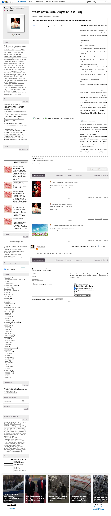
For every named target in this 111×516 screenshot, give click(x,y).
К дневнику (69, 175)
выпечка (12, 52)
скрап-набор (9, 335)
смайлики (49, 284)
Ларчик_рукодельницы (11, 437)
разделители (9, 283)
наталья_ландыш (21, 450)
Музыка (6, 302)
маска (12, 67)
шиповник (6, 94)
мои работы (7, 311)
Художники (7, 287)
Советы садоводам (10, 285)
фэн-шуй (7, 298)
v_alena (6, 433)
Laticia (19, 425)
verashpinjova (13, 433)
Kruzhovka (7, 425)
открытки (8, 316)
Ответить (91, 197)
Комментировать (38, 175)
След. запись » (79, 175)
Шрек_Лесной (20, 448)
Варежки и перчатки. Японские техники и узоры (14, 119)
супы (6, 364)
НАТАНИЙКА (21, 440)
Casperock (23, 422)
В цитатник (104, 197)
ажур (16, 46)
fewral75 (6, 430)
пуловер (13, 78)
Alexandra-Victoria (13, 422)
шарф (24, 92)
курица (20, 65)
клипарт (21, 63)
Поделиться (102, 169)
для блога (7, 278)
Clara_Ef (6, 424)
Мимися (20, 439)
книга (5, 65)
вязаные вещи (8, 412)
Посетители (18, 469)
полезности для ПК (10, 291)
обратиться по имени (71, 182)
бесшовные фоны (9, 47)
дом (16, 59)
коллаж (14, 65)
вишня (5, 52)
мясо (6, 361)
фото (24, 90)
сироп (15, 85)
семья (6, 305)
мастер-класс (19, 67)
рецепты (14, 80)
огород (6, 74)
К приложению (23, 149)
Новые (105, 175)
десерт (6, 59)
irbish (11, 430)
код (9, 65)
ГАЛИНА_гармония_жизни (60, 225)
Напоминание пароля (37, 280)
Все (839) (25, 385)
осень (17, 74)
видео (21, 50)
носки (7, 377)
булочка (17, 49)
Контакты (98, 508)
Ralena (19, 428)
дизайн (11, 59)
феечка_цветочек (9, 451)
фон (16, 90)
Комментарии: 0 (17, 249)
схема (13, 87)
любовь (6, 67)
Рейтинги (40, 1)
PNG (5, 46)
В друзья (17, 34)
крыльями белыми (10, 256)
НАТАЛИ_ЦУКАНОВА (10, 440)
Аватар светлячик (15, 23)
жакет (19, 59)
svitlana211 (23, 431)
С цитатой (98, 197)
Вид (90, 2)
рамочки (7, 320)
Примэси (7, 443)
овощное (8, 366)
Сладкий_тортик (9, 447)
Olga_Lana (13, 428)
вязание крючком (12, 54)
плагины (7, 329)
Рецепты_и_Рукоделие (17, 443)
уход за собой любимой (11, 322)
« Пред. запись (59, 175)
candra (23, 428)
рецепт (7, 80)
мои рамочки (10, 69)
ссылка (70, 185)
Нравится (94, 169)
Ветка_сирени (8, 434)
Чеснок (13, 46)
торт (20, 87)
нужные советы (9, 309)
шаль (19, 92)
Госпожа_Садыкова (19, 434)
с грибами (8, 359)
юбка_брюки (18, 94)
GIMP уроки (7, 296)
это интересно (8, 340)
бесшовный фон (9, 50)
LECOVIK (13, 425)
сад (10, 83)
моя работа (21, 70)
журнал (24, 59)
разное (6, 300)
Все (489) (25, 101)
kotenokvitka (22, 430)
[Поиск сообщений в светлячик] (23, 267)
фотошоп (8, 92)
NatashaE (23, 427)
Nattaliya (6, 428)
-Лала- (6, 422)
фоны (20, 90)
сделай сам (8, 85)
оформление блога (11, 76)
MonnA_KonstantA (9, 427)
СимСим (17, 445)
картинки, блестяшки (10, 348)
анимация (22, 46)
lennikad (17, 431)
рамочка (21, 78)
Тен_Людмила (19, 447)
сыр (17, 87)
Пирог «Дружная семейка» (12, 135)
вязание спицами (12, 57)
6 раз (40, 163)
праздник (7, 78)
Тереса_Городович (10, 448)
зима (5, 63)
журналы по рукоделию (11, 307)
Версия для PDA (98, 506)
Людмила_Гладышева (11, 439)
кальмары (9, 63)
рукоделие (24, 80)
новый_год (21, 72)
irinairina (15, 430)
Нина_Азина (8, 442)
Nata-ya (17, 427)
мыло (6, 346)
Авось (49, 1)
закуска (14, 61)
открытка (22, 74)
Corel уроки (7, 289)
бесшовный (17, 47)
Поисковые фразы (20, 470)
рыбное (7, 363)
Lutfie (22, 425)
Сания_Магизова (9, 445)
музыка (14, 72)
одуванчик (12, 74)
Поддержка (88, 2)
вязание (19, 52)
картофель (15, 63)
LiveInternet (8, 2)
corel (9, 46)
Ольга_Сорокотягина (18, 442)
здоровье (21, 61)
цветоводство (8, 303)
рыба (6, 83)
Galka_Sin (13, 424)
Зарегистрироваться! (10, 393)
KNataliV (18, 424)
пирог (20, 76)
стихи (7, 87)
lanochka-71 (11, 431)
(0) (19, 104)
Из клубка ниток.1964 (11, 104)
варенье (7, 368)
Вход (30, 1)
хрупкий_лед (19, 451)
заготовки (7, 61)
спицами (7, 372)
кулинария (7, 350)
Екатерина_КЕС (9, 436)
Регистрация (23, 1)
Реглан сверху (9, 129)
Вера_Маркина (22, 433)
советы (20, 85)
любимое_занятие (10, 450)
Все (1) (26, 409)
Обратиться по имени (65, 253)
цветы (14, 92)
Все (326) (25, 419)
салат (14, 83)
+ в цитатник (55, 16)
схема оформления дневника (14, 279)
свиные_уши (21, 83)
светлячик (5, 10)
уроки (24, 87)
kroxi (5, 431)
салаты (7, 353)
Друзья (12, 8)
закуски (7, 355)
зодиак (6, 292)
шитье (11, 94)
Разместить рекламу (99, 509)
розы (19, 80)
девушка (24, 57)
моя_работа (7, 72)
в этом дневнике (11, 269)
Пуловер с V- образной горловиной (15, 112)
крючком (7, 374)
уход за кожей (9, 90)
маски (7, 324)
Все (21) (25, 237)
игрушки (7, 344)
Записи (6, 8)
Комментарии (20, 8)
